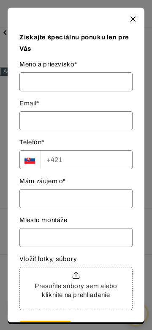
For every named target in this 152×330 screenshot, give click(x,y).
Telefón (31, 142)
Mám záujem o (42, 181)
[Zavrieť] (133, 19)
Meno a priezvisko (48, 64)
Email (29, 103)
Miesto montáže (43, 220)
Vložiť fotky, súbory (48, 259)
